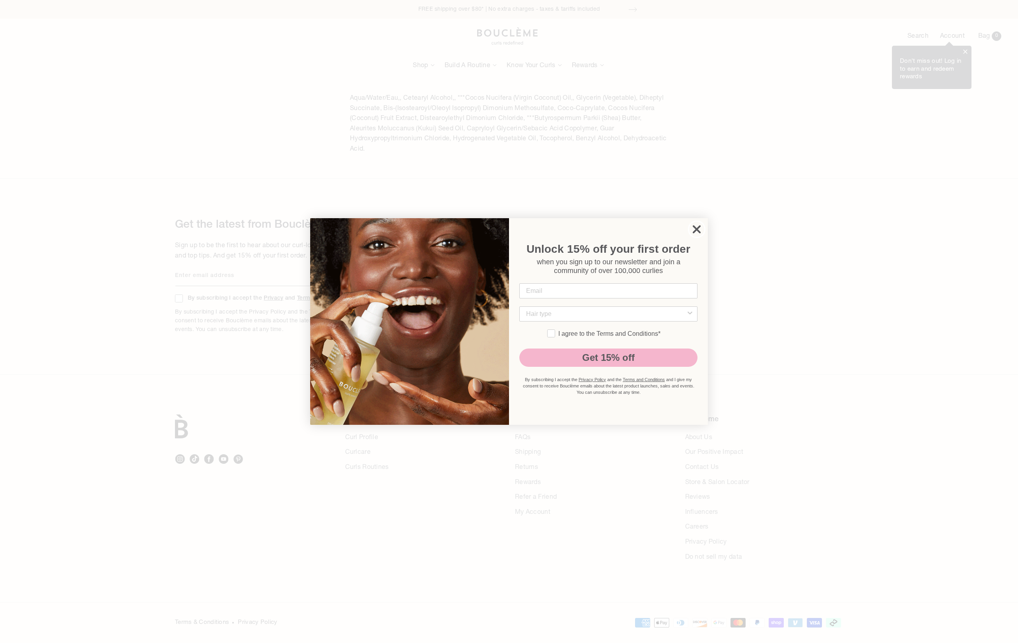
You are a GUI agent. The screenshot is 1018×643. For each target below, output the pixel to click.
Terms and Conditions (644, 379)
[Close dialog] (697, 229)
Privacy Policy (592, 379)
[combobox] (606, 314)
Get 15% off (608, 357)
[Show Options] (690, 314)
